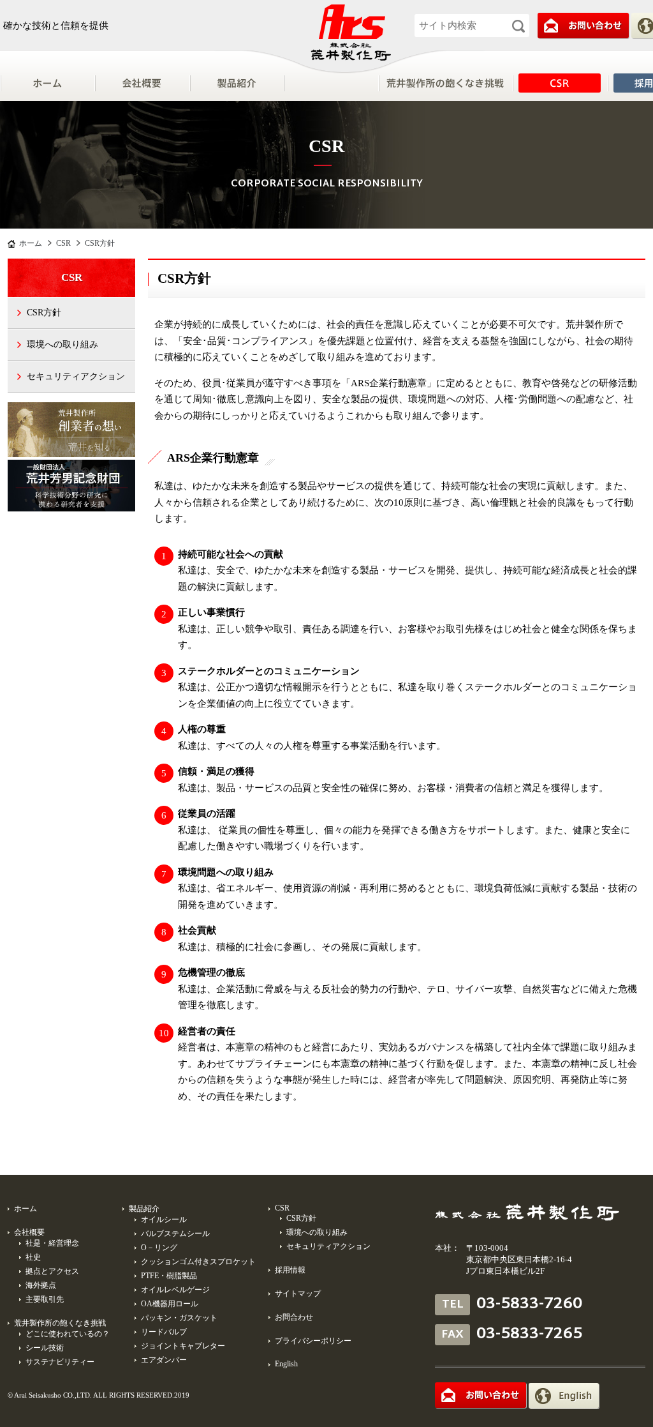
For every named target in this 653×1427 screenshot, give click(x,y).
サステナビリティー (60, 1361)
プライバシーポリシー (313, 1340)
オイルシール (164, 1219)
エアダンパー (164, 1359)
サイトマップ (298, 1293)
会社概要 (141, 83)
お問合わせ (294, 1317)
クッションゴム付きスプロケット (198, 1261)
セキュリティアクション (76, 376)
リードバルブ (164, 1331)
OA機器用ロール (169, 1303)
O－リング (159, 1247)
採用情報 (290, 1269)
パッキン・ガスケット (179, 1317)
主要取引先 (45, 1299)
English (286, 1363)
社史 (33, 1257)
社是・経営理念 (52, 1243)
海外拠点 (41, 1285)
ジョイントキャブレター (183, 1345)
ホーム (47, 83)
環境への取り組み (62, 344)
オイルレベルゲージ (175, 1289)
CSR (559, 83)
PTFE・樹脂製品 (169, 1275)
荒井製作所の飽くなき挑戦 (60, 1322)
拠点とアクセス (52, 1271)
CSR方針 (44, 312)
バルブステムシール (175, 1233)
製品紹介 (236, 83)
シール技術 (45, 1347)
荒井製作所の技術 (445, 83)
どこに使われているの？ (68, 1333)
